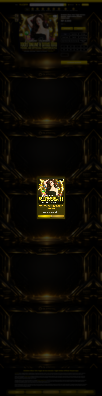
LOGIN (44, 215)
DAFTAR (57, 215)
